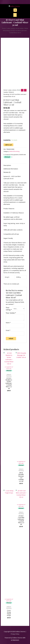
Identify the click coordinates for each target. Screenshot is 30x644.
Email (8, 330)
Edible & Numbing (14, 151)
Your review (11, 313)
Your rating (9, 308)
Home (4, 28)
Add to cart (8, 145)
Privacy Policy (15, 634)
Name (8, 322)
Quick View (8, 371)
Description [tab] (7, 165)
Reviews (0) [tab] (6, 172)
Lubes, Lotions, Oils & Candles (15, 28)
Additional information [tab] (10, 169)
